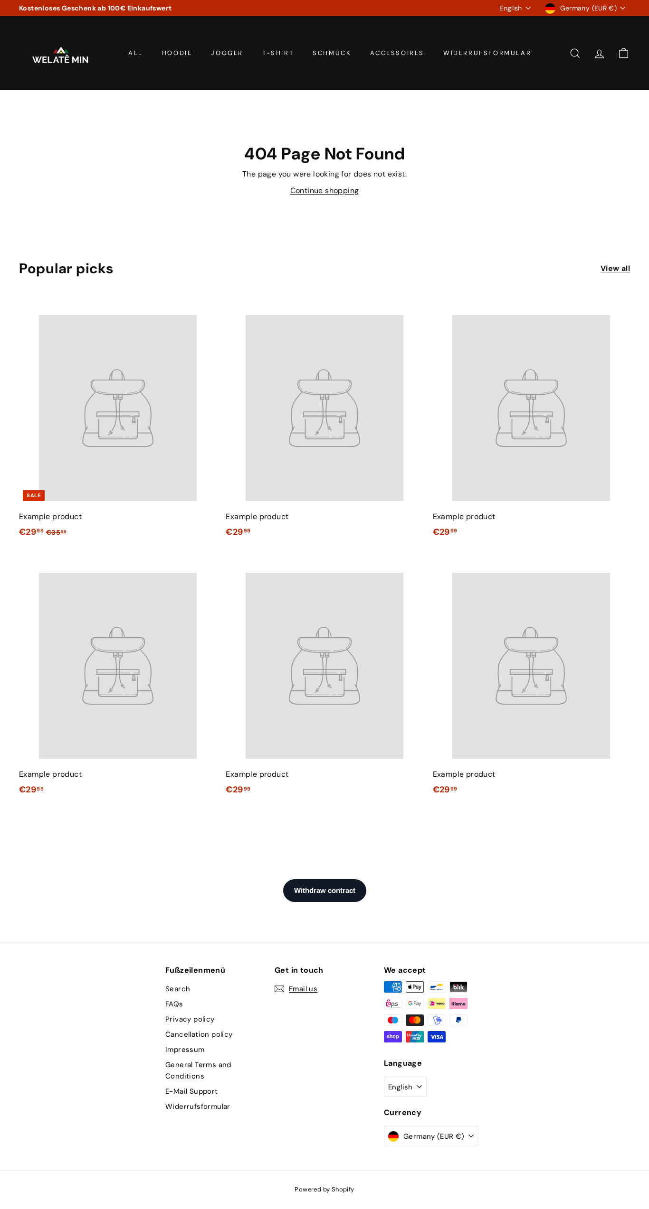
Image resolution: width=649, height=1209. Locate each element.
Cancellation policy (199, 1034)
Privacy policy (190, 1019)
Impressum (185, 1049)
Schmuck (332, 53)
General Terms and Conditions (198, 1070)
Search (177, 989)
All (135, 53)
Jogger (227, 53)
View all (615, 268)
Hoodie (177, 53)
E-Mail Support (191, 1091)
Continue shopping (324, 190)
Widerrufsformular (487, 53)
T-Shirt (278, 53)
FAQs (174, 1004)
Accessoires (397, 53)
